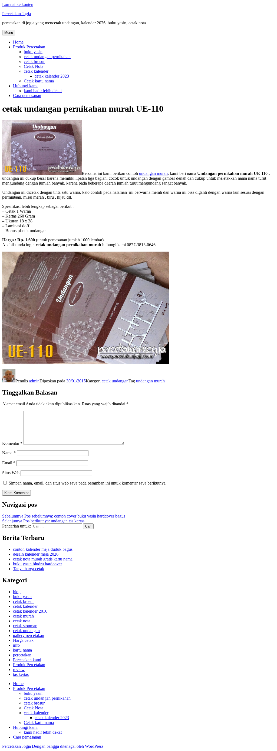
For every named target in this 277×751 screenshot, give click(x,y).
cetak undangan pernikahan (47, 56)
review (19, 669)
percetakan (22, 655)
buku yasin (33, 51)
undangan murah (153, 173)
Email (8, 462)
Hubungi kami (25, 86)
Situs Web (10, 472)
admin (34, 381)
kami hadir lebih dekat (43, 90)
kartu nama (22, 650)
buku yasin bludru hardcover (37, 564)
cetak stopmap (25, 625)
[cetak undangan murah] (42, 173)
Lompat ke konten (17, 4)
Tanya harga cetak (28, 568)
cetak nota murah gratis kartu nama (42, 559)
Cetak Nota (33, 66)
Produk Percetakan (29, 47)
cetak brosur (34, 61)
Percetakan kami (27, 659)
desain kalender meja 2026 (35, 554)
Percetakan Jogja (16, 13)
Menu (8, 33)
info (16, 645)
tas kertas (21, 674)
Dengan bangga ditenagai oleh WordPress (67, 746)
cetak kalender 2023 (52, 76)
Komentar (12, 443)
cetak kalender (36, 71)
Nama (9, 452)
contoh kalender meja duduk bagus (42, 549)
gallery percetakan (28, 635)
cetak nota (21, 621)
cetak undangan (115, 381)
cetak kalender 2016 (30, 611)
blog (17, 591)
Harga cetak (23, 640)
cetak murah (23, 616)
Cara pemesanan (27, 95)
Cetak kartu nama (39, 81)
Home (18, 42)
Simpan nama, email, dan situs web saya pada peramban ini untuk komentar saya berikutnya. (88, 483)
